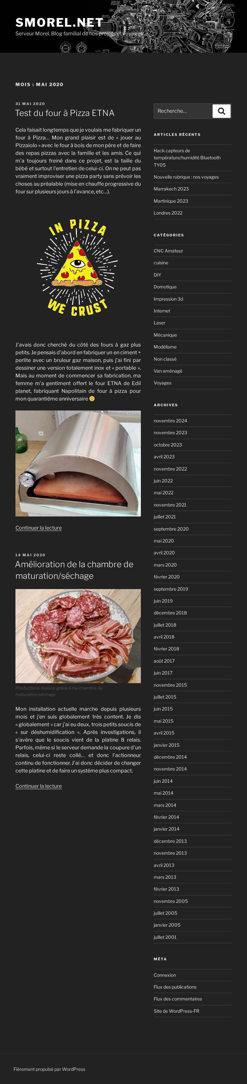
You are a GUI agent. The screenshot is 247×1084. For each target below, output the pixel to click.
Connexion (165, 975)
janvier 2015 (166, 745)
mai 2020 (164, 540)
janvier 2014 (166, 829)
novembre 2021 (170, 504)
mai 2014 (163, 793)
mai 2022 (163, 492)
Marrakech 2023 (171, 188)
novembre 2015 (170, 685)
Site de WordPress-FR (176, 1011)
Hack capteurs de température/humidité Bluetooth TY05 (187, 158)
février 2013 (166, 889)
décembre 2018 (170, 612)
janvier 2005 (167, 925)
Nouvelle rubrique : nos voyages (186, 177)
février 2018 (166, 648)
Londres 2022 (168, 213)
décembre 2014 (170, 757)
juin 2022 (163, 480)
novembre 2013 (170, 853)
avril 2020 (164, 552)
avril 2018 (164, 636)
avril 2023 (164, 456)
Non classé (165, 359)
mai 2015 (163, 721)
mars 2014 (165, 805)
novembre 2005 (171, 901)
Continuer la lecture (38, 528)
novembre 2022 (170, 468)
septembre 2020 (171, 529)
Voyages (162, 382)
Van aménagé (168, 371)
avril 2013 (164, 865)
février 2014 (166, 817)
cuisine (161, 262)
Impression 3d (168, 299)
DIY (157, 275)
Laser (159, 322)
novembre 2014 (170, 768)
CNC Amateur (168, 250)
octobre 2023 (168, 444)
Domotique (165, 286)
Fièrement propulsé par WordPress (49, 1069)
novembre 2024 (170, 420)
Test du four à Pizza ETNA (65, 113)
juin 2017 (163, 672)
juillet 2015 (165, 697)
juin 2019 (163, 601)
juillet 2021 (165, 516)
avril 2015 (164, 733)
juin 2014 (163, 781)
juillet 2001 (165, 937)
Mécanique (165, 335)
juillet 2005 (165, 913)
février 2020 (167, 576)
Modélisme (165, 346)
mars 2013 (165, 877)
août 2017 (164, 661)
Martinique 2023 (171, 201)
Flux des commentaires (178, 998)
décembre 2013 (170, 841)
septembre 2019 (171, 589)
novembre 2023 (170, 432)
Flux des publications (175, 987)
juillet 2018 (165, 625)
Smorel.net (59, 22)
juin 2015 (163, 708)
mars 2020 (165, 565)
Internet (162, 310)
